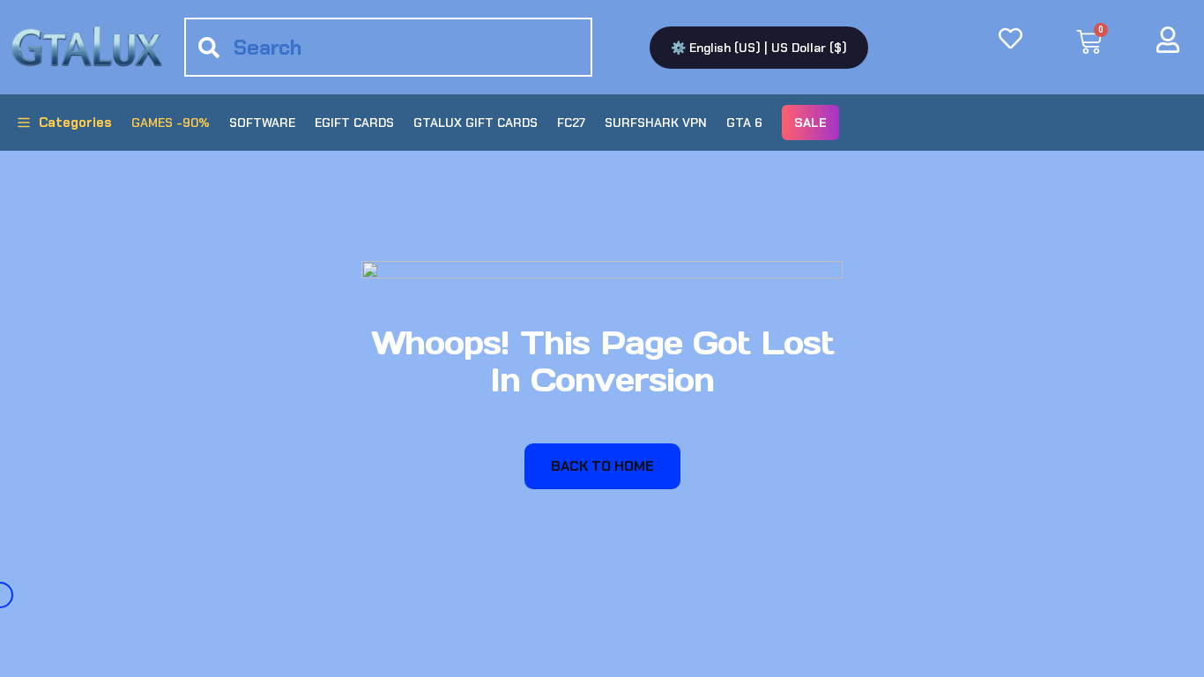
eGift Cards (354, 122)
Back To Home (602, 466)
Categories (75, 122)
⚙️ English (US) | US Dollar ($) (759, 48)
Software (262, 122)
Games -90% (170, 122)
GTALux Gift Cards (475, 122)
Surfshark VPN (656, 122)
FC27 (571, 122)
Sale (810, 122)
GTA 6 (744, 122)
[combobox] (388, 47)
